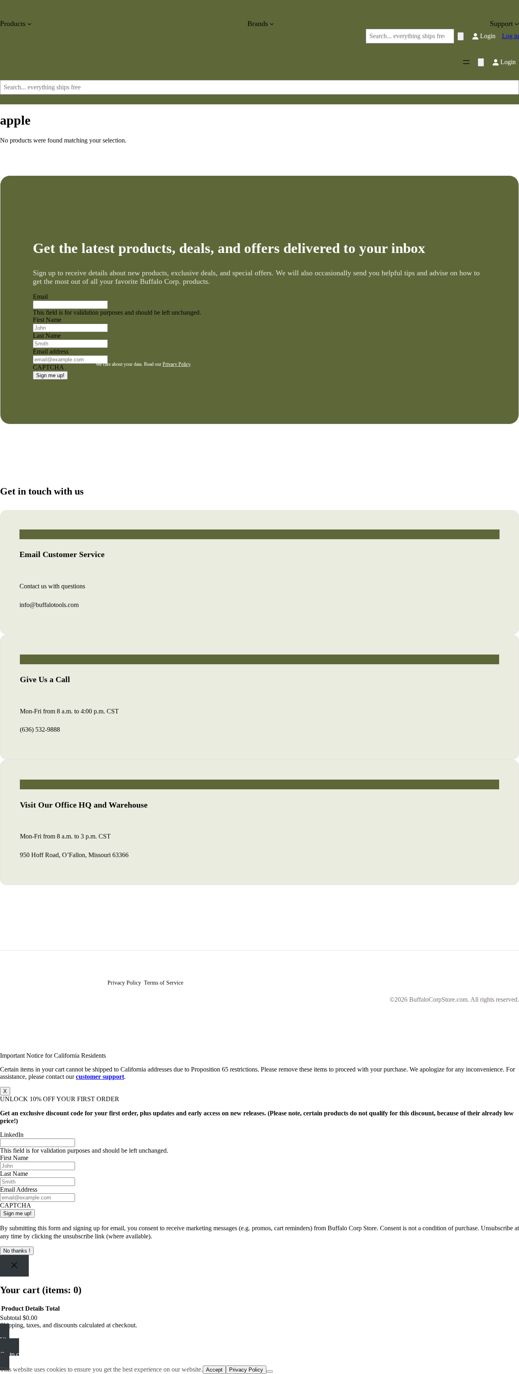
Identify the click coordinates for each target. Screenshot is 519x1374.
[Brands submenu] (272, 24)
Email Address (18, 1189)
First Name (47, 319)
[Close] (14, 1266)
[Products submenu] (29, 24)
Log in (510, 35)
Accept (214, 1370)
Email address (51, 351)
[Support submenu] (517, 24)
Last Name (47, 335)
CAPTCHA (15, 1205)
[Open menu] (466, 62)
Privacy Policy (176, 364)
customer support (100, 1076)
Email (40, 296)
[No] (269, 1371)
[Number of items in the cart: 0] (460, 36)
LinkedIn (12, 1134)
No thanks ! (16, 1251)
